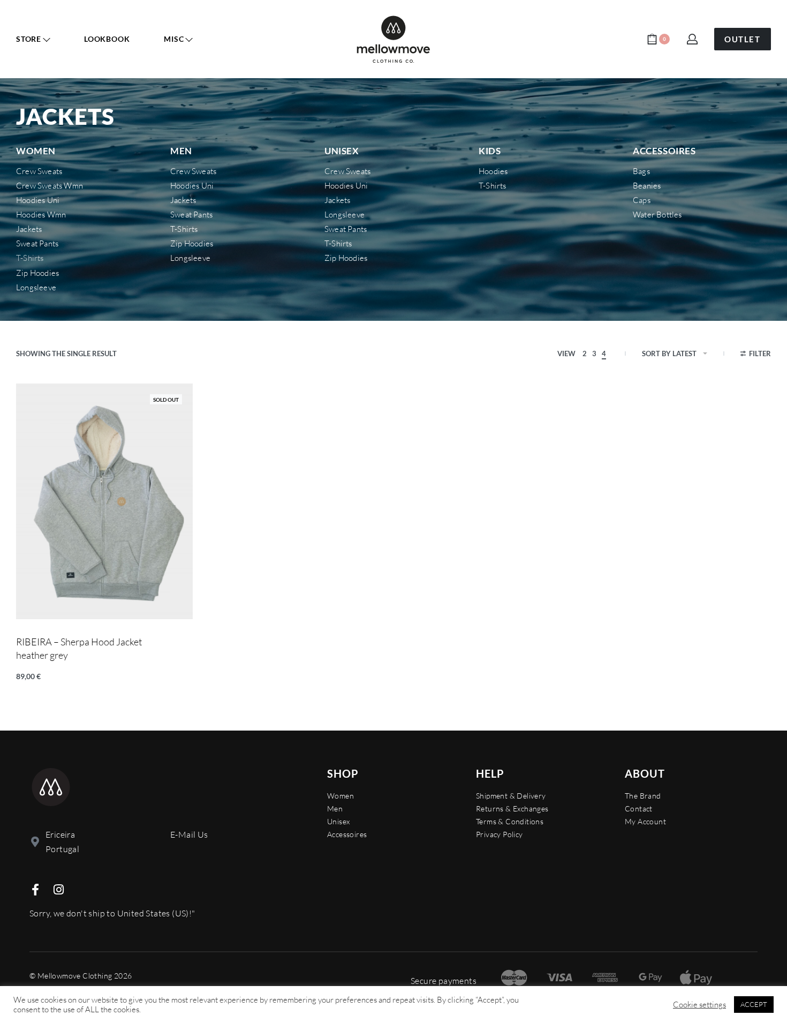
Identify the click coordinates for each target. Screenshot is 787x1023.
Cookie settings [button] (699, 1005)
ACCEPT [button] (753, 1004)
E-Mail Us (189, 834)
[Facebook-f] (35, 890)
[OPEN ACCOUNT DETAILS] (692, 39)
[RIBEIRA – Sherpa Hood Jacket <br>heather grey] (104, 501)
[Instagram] (58, 890)
